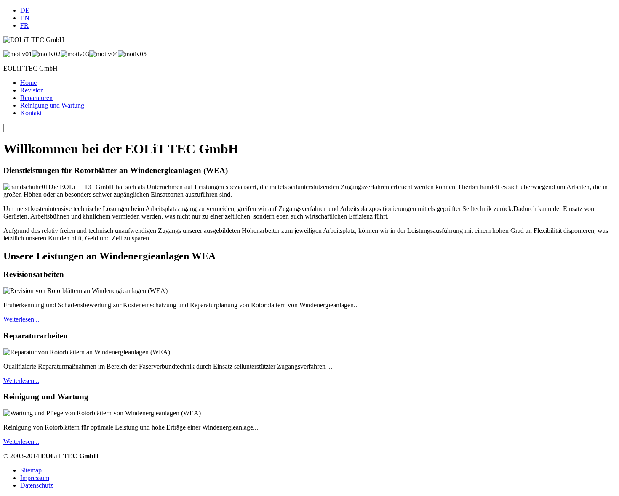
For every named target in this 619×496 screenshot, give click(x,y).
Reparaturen (36, 97)
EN (24, 17)
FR (24, 25)
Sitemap (31, 470)
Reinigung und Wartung (52, 105)
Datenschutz (36, 485)
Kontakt (31, 112)
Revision (32, 90)
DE (24, 10)
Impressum (34, 477)
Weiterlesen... (21, 319)
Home (28, 82)
